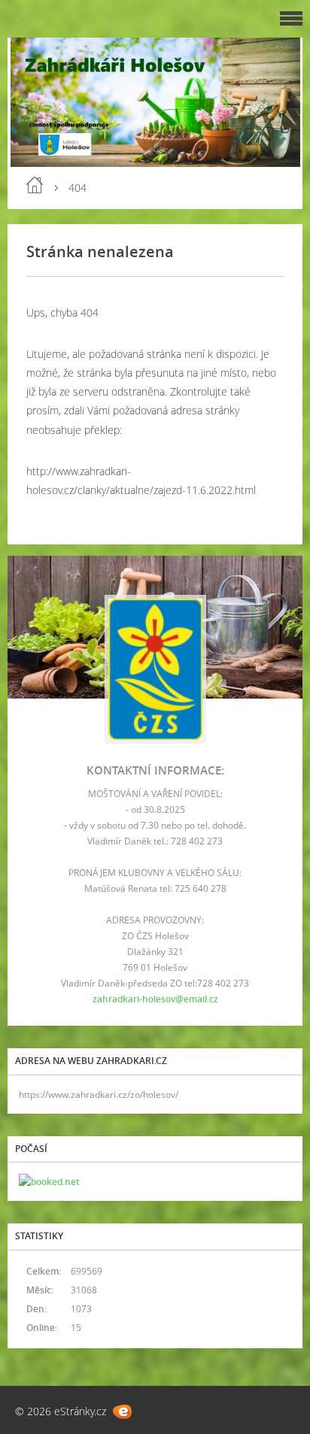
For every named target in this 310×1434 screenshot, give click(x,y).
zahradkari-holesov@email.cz (155, 999)
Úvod (34, 185)
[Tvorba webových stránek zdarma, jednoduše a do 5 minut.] (122, 1412)
